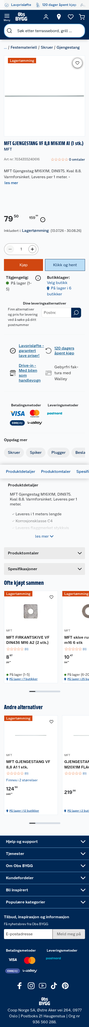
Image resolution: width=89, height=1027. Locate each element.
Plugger (58, 452)
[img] (31, 649)
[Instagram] (31, 985)
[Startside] (26, 17)
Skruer (47, 47)
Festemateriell (24, 47)
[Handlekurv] (82, 17)
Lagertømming (35, 230)
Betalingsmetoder (26, 405)
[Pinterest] (65, 985)
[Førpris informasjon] (42, 219)
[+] (32, 249)
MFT (8, 149)
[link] (68, 159)
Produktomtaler (55, 471)
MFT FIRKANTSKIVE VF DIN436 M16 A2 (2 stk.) (27, 640)
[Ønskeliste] (71, 17)
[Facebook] (19, 985)
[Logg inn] (46, 17)
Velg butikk (57, 282)
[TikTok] (54, 985)
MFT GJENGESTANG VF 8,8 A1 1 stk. (28, 764)
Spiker (36, 452)
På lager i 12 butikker (24, 810)
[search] (9, 31)
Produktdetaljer (20, 471)
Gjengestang (68, 47)
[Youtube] (42, 985)
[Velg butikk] (59, 17)
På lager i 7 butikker (23, 679)
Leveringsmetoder (63, 405)
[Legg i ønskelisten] (77, 63)
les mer (11, 182)
